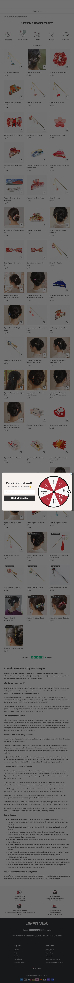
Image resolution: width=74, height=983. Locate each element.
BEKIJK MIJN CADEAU (19, 498)
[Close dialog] (70, 474)
